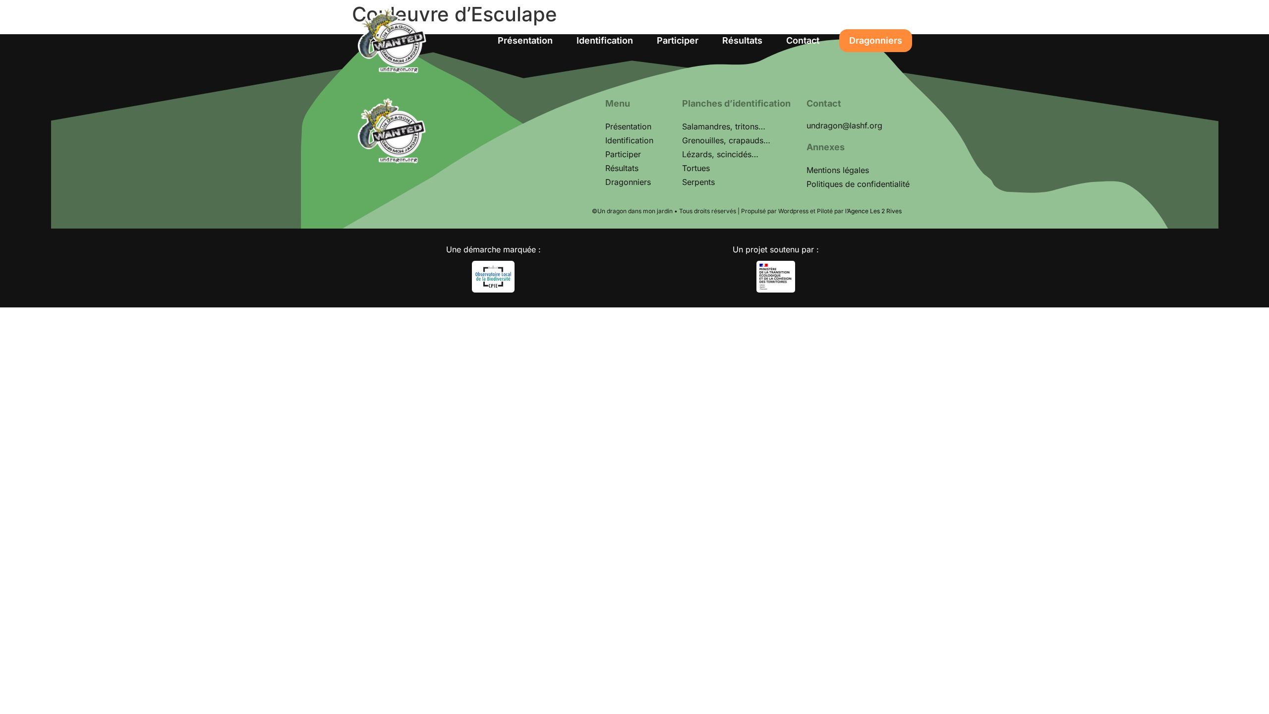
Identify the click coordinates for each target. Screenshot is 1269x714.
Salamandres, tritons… (723, 126)
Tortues (696, 168)
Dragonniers (875, 40)
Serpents (698, 182)
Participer (677, 40)
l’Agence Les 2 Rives (873, 211)
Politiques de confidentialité (858, 184)
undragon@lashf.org (844, 125)
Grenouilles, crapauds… (726, 140)
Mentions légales (838, 170)
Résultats (742, 40)
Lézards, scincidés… (720, 154)
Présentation (525, 40)
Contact (802, 40)
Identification (605, 40)
